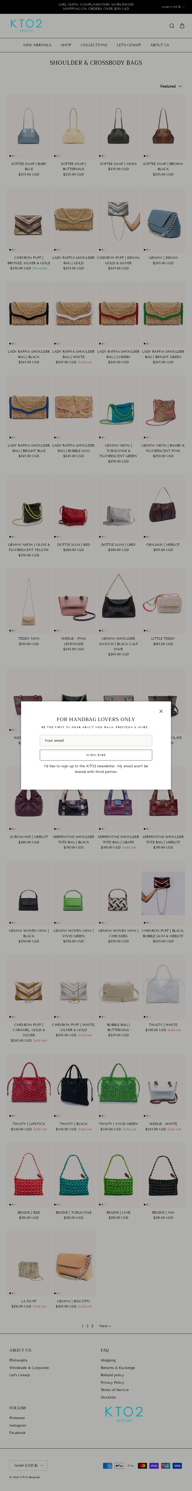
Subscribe (96, 755)
